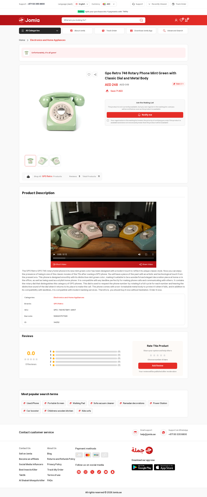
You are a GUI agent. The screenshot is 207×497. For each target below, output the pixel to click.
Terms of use (53, 475)
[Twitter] (92, 472)
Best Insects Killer (28, 469)
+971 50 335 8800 (36, 4)
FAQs (50, 480)
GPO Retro (58, 303)
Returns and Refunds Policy (61, 459)
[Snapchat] (112, 472)
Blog (49, 453)
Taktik (22, 475)
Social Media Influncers (31, 464)
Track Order (181, 4)
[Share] (95, 74)
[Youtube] (105, 472)
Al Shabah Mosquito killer (32, 480)
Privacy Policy (54, 464)
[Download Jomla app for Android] (142, 467)
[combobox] (81, 4)
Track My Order (55, 469)
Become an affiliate (29, 459)
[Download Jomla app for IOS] (164, 467)
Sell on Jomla (25, 453)
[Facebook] (78, 472)
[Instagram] (85, 472)
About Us (51, 448)
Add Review (157, 365)
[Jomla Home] (29, 20)
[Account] (176, 20)
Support (139, 4)
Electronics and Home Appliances (69, 297)
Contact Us (24, 448)
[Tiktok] (99, 472)
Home (22, 40)
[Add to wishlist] (88, 74)
